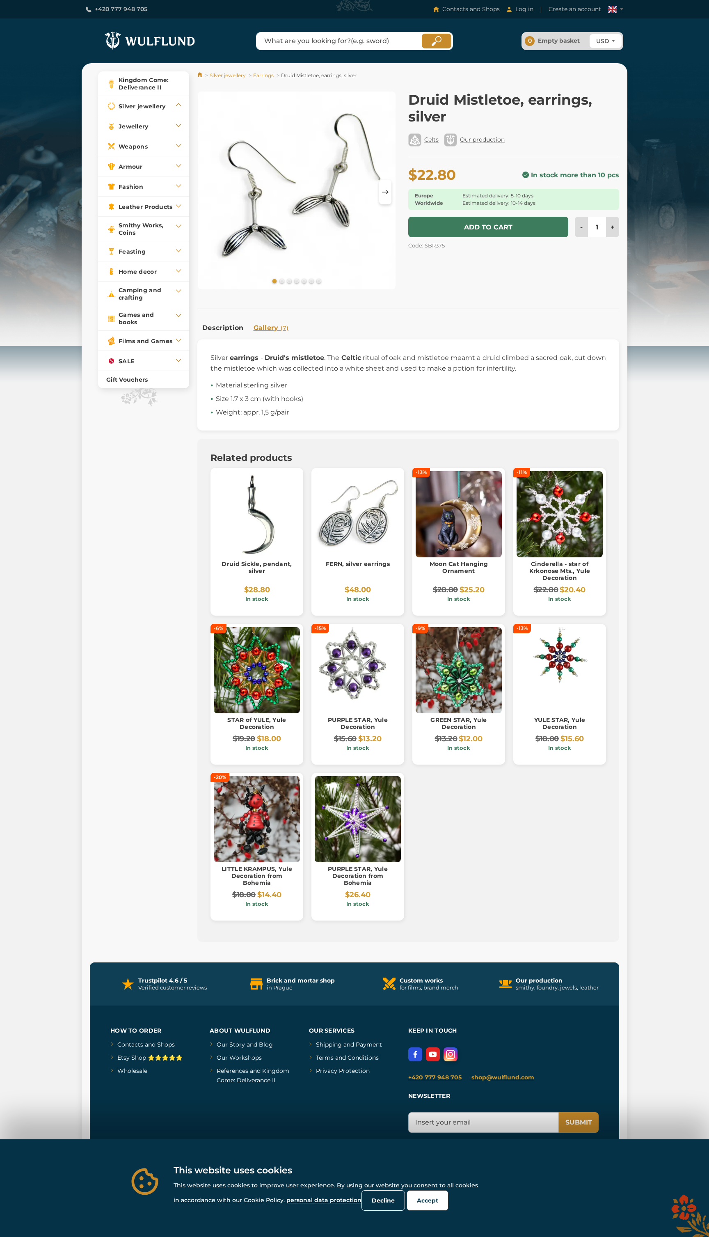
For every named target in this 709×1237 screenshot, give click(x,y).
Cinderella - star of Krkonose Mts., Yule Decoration (559, 571)
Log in (524, 9)
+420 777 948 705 (121, 9)
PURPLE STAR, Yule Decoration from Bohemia (358, 876)
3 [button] (288, 280)
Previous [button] (207, 192)
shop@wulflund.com (502, 1077)
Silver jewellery (228, 75)
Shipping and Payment (349, 1044)
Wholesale (132, 1070)
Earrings (263, 75)
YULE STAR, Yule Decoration (559, 723)
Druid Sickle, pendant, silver (257, 567)
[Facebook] (415, 1054)
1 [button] (273, 280)
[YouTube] (433, 1054)
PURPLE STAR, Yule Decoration (358, 723)
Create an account (575, 9)
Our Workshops (239, 1057)
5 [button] (303, 280)
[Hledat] (436, 41)
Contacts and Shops (471, 9)
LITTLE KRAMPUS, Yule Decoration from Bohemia (257, 876)
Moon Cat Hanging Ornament (459, 567)
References (232, 1070)
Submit (578, 1122)
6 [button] (310, 280)
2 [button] (281, 280)
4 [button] (295, 280)
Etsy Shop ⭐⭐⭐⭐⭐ (150, 1057)
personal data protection (323, 1200)
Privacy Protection (343, 1070)
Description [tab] (223, 328)
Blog (266, 1044)
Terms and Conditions (347, 1057)
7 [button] (318, 280)
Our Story (231, 1044)
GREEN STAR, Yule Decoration (458, 723)
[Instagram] (450, 1054)
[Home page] (200, 75)
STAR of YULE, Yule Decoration (256, 723)
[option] (297, 192)
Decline (383, 1200)
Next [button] (385, 192)
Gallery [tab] (271, 328)
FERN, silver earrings (358, 564)
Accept (427, 1200)
